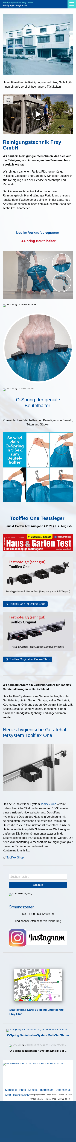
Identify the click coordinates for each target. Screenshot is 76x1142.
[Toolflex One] (38, 767)
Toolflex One (48, 804)
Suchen (38, 884)
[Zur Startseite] (18, 4)
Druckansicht (21, 1095)
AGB (8, 1095)
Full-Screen (70, 131)
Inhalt (22, 1089)
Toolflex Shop (15, 857)
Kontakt (32, 1089)
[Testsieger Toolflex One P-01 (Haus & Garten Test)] (38, 576)
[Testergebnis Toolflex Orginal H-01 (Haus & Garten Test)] (38, 631)
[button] (72, 4)
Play (5, 131)
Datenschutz (63, 1089)
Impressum (46, 1089)
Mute (65, 131)
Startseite (11, 1089)
